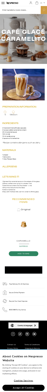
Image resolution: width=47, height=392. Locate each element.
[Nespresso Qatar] (12, 3)
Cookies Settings (23, 380)
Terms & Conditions (32, 344)
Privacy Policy (12, 348)
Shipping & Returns (32, 348)
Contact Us (11, 344)
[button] (43, 3)
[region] (23, 371)
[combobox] (17, 10)
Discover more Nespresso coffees (23, 270)
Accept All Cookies (23, 387)
